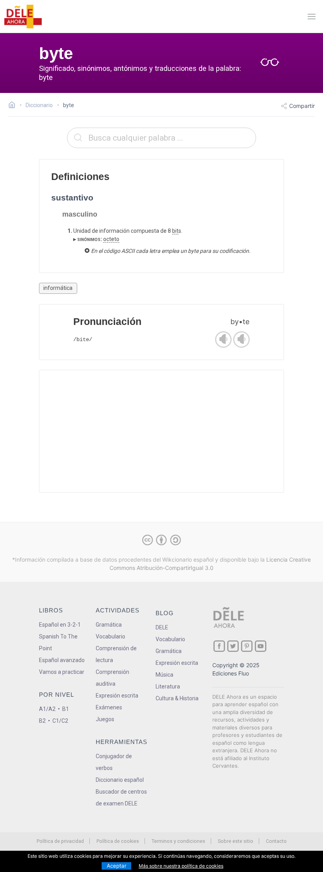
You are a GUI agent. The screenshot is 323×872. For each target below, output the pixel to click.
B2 (42, 721)
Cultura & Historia (177, 698)
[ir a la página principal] (23, 16)
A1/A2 (47, 709)
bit (175, 231)
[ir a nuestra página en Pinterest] (247, 646)
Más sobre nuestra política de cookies (181, 866)
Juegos (105, 719)
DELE (162, 627)
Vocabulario (110, 636)
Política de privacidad (60, 841)
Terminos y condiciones (178, 841)
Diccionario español (120, 780)
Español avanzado (62, 660)
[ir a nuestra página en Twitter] (233, 646)
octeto (111, 239)
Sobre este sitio (235, 841)
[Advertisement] (161, 431)
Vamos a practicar (61, 672)
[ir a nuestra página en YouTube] (260, 646)
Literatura (168, 686)
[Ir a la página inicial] (14, 106)
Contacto (276, 841)
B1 (65, 709)
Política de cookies (118, 841)
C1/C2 (60, 721)
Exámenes (109, 707)
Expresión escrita (117, 695)
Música (164, 675)
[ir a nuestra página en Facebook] (219, 646)
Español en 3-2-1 (60, 625)
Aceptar (116, 866)
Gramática (109, 625)
